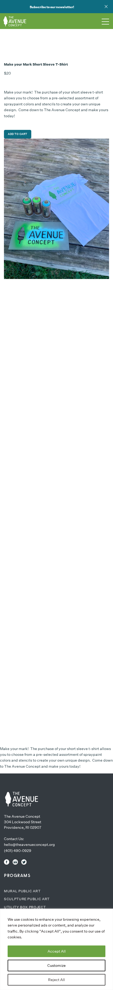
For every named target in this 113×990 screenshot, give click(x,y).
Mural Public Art (22, 891)
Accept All (57, 951)
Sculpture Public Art (27, 899)
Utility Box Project (25, 907)
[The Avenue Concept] (21, 799)
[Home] (17, 21)
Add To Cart (17, 134)
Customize (56, 965)
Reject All (56, 979)
